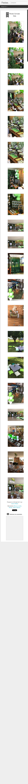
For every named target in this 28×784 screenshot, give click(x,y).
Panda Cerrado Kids (14, 15)
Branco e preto (17, 506)
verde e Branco (16, 507)
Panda (10, 507)
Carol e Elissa (14, 503)
